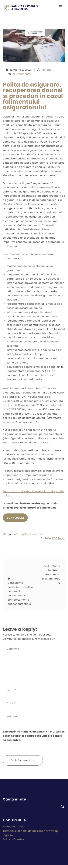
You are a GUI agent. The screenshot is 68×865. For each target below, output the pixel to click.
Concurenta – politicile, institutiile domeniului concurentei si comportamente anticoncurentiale (20, 593)
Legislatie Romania (31, 534)
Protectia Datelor (14, 826)
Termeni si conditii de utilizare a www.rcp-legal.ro (31, 833)
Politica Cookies (13, 839)
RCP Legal (58, 538)
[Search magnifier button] (62, 806)
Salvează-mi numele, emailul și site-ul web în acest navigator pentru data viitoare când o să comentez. (34, 736)
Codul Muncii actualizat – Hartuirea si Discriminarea (51, 572)
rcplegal (46, 70)
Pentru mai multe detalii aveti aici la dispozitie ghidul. (33, 493)
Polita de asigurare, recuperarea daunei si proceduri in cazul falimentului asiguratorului (33, 96)
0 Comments (21, 74)
